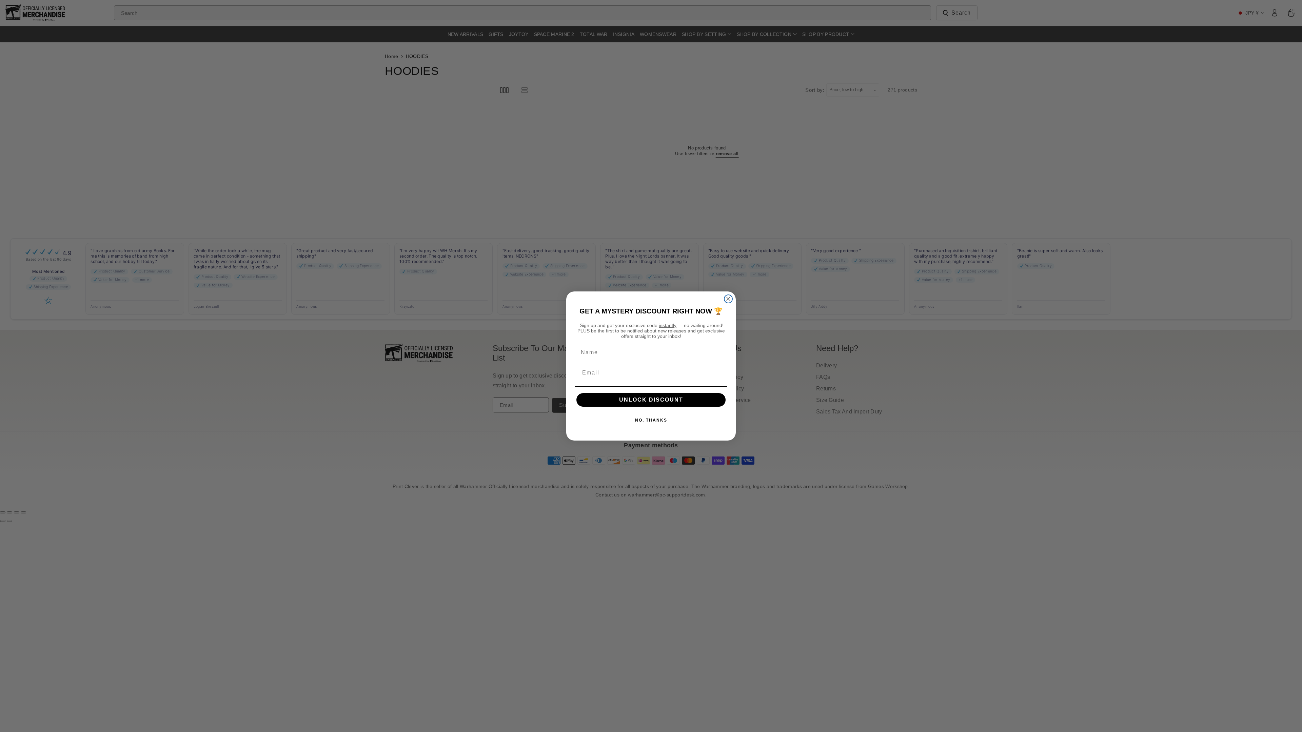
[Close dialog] (728, 299)
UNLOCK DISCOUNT (651, 400)
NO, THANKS (651, 420)
